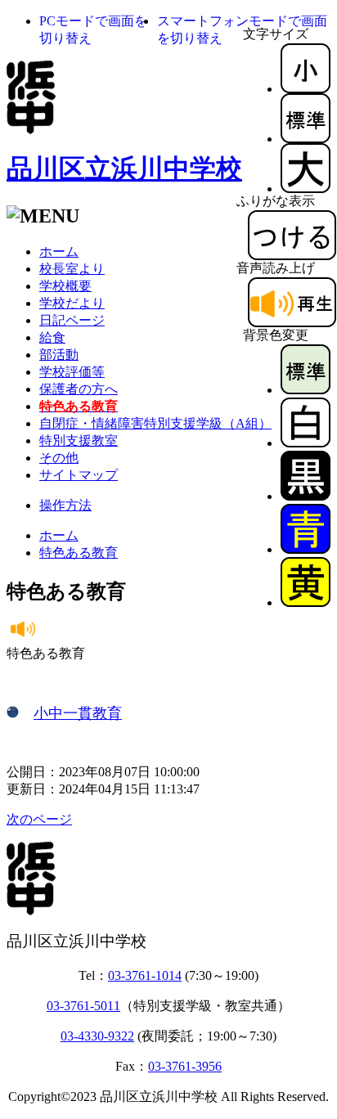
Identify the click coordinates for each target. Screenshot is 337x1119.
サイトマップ (78, 475)
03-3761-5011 (83, 1006)
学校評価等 (72, 372)
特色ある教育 (78, 553)
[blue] (305, 549)
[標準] (305, 139)
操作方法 (65, 505)
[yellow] (305, 602)
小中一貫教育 (78, 713)
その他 (59, 458)
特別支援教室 (78, 440)
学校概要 (65, 286)
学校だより (72, 303)
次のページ (39, 819)
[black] (305, 496)
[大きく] (305, 188)
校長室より (72, 269)
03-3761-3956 (185, 1066)
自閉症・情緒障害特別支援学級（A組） (155, 423)
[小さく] (305, 89)
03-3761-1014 (145, 975)
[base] (305, 390)
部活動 (59, 355)
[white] (305, 443)
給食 (52, 337)
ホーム (59, 251)
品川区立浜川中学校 (124, 168)
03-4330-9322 (97, 1036)
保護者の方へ (78, 389)
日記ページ (72, 320)
